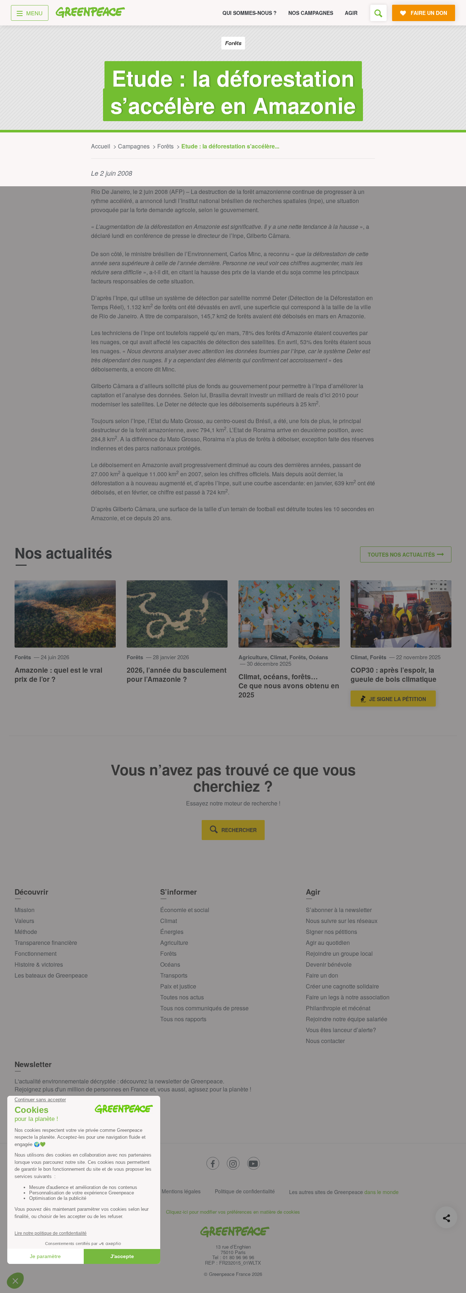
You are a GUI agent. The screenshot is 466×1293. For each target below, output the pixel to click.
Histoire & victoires (39, 964)
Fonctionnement (35, 953)
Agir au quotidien (328, 942)
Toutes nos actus (182, 997)
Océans (170, 964)
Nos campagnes (310, 12)
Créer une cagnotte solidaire (342, 986)
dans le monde (381, 1191)
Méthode (26, 931)
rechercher (239, 830)
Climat (168, 920)
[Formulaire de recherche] (378, 13)
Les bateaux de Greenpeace (51, 975)
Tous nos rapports (183, 1019)
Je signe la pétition (397, 699)
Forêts (168, 953)
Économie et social (184, 910)
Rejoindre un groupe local (339, 953)
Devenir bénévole (329, 964)
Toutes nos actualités (401, 554)
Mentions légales (181, 1191)
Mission (25, 910)
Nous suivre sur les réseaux (342, 920)
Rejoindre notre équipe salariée (346, 1019)
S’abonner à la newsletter (339, 910)
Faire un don (322, 975)
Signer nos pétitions (331, 931)
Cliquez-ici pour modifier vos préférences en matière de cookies (233, 1211)
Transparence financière (46, 942)
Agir (351, 12)
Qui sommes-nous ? (249, 12)
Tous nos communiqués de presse (204, 1008)
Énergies (171, 931)
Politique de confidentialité (245, 1191)
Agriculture (174, 942)
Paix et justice (178, 986)
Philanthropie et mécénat (338, 1008)
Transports (173, 975)
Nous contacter (325, 1041)
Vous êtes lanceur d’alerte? (341, 1030)
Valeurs (24, 920)
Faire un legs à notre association (348, 997)
